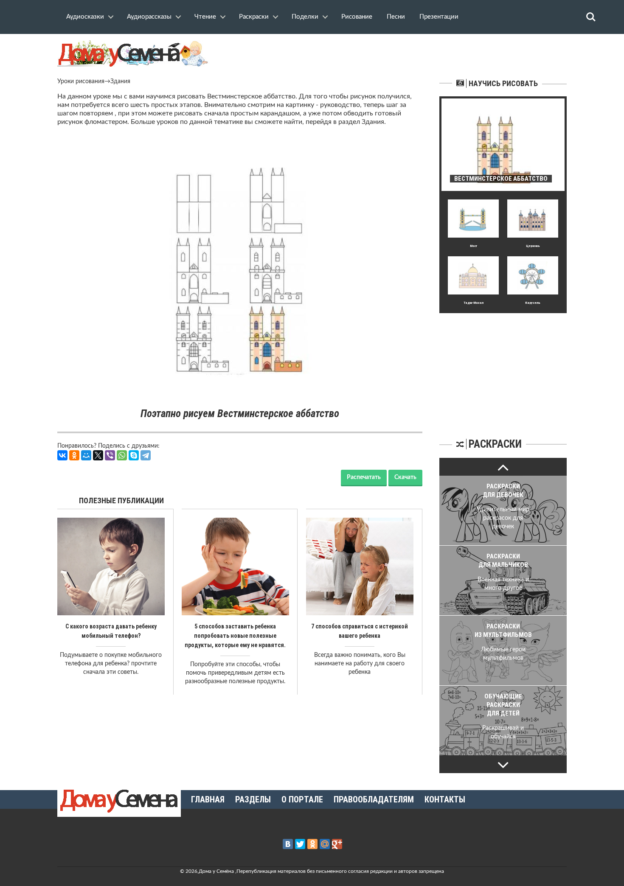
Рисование (356, 17)
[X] (98, 455)
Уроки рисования (80, 81)
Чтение (205, 17)
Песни (396, 17)
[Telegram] (146, 455)
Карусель (532, 303)
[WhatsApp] (122, 455)
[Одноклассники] (74, 455)
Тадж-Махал (473, 303)
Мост (473, 246)
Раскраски (254, 17)
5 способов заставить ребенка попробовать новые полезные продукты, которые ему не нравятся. (235, 635)
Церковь (533, 246)
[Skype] (134, 455)
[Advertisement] (503, 366)
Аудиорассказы (149, 17)
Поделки (305, 17)
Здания (120, 81)
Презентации (438, 17)
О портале (302, 799)
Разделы (253, 799)
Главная (208, 799)
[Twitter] (300, 844)
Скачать (405, 477)
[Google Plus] (337, 844)
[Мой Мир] (86, 455)
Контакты (444, 799)
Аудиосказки (85, 17)
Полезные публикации (121, 500)
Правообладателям (374, 799)
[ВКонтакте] (62, 455)
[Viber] (110, 455)
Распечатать (364, 477)
